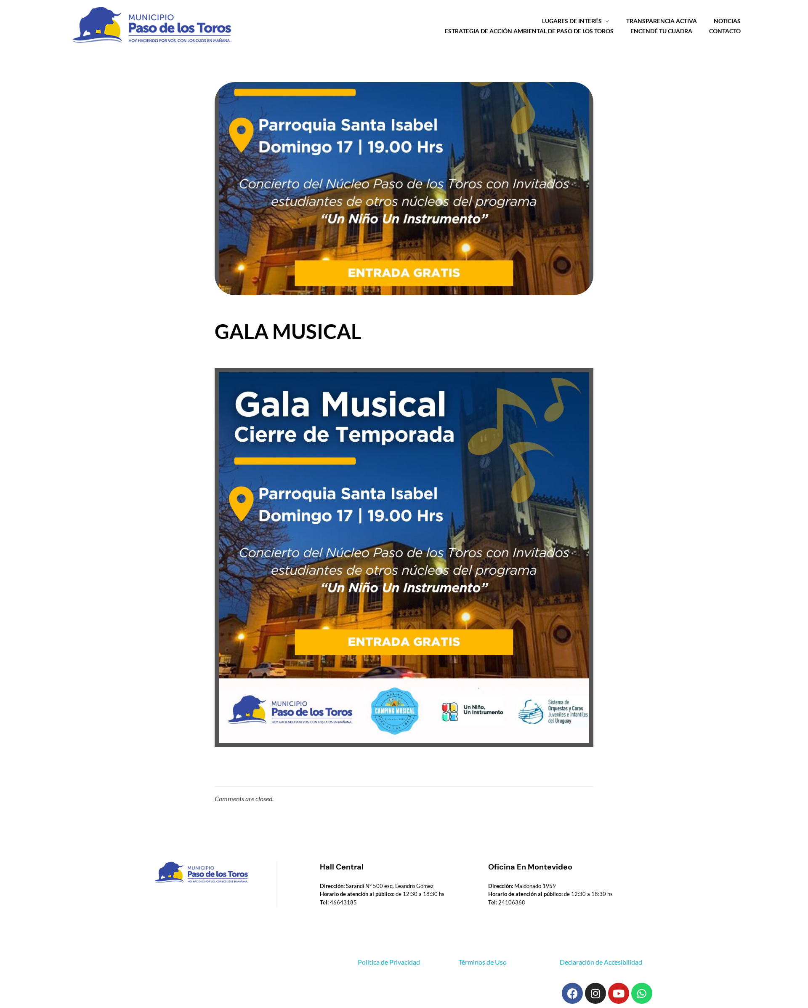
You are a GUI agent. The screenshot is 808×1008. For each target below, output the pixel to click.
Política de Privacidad (389, 962)
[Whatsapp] (641, 993)
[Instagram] (595, 993)
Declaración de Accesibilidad (601, 962)
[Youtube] (618, 993)
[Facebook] (572, 993)
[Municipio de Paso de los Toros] (149, 25)
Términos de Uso (483, 962)
